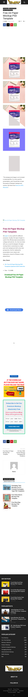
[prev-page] (4, 510)
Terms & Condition (12, 692)
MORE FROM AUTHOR (9, 481)
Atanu (5, 21)
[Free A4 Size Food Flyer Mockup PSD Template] (5, 584)
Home (4, 6)
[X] (8, 24)
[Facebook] (4, 24)
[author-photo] (14, 469)
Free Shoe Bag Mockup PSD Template (16, 504)
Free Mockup (10, 6)
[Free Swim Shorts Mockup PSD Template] (7, 498)
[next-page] (6, 510)
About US (10, 689)
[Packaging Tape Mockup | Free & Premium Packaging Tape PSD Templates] (7, 487)
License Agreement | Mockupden (10, 690)
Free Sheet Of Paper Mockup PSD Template (8, 452)
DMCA (18, 692)
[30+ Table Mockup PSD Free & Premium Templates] (5, 627)
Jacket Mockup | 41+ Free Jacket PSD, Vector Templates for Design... (18, 611)
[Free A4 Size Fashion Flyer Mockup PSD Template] (5, 599)
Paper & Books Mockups (7, 10)
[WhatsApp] (15, 24)
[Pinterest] (11, 24)
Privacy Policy (16, 689)
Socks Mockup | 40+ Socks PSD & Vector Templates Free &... (18, 619)
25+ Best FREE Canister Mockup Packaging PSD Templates (20, 453)
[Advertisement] (14, 42)
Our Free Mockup (12, 8)
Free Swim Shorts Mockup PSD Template (17, 496)
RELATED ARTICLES (9, 479)
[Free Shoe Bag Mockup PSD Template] (7, 505)
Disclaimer (21, 690)
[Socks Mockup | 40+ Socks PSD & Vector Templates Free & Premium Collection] (5, 619)
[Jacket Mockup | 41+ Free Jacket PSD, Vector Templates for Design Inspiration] (5, 611)
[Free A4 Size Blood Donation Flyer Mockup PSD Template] (5, 591)
